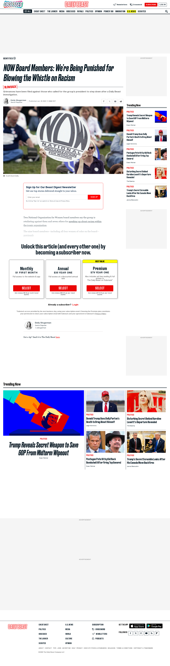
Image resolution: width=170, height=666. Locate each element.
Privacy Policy (65, 201)
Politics (89, 11)
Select (26, 288)
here (58, 337)
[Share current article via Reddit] (121, 101)
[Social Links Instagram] (141, 634)
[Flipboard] (157, 634)
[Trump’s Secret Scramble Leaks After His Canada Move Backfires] (161, 197)
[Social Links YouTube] (146, 634)
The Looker (52, 11)
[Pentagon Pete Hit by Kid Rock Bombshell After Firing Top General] (161, 159)
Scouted (142, 11)
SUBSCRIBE (151, 5)
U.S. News (131, 11)
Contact (48, 648)
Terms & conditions (124, 648)
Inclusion (111, 648)
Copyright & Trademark (143, 648)
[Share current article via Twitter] (109, 101)
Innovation (120, 11)
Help (73, 648)
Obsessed (70, 11)
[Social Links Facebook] (130, 634)
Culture (68, 639)
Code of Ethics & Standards (95, 648)
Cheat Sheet (39, 11)
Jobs (59, 648)
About (41, 648)
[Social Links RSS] (152, 634)
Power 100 (108, 11)
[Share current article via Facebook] (103, 101)
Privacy (79, 648)
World (68, 634)
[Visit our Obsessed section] (21, 5)
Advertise (66, 648)
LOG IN (163, 5)
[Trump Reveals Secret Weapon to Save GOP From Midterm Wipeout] (161, 122)
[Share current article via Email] (115, 101)
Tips (54, 648)
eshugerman (41, 328)
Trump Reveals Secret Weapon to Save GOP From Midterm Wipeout (43, 449)
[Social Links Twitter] (136, 634)
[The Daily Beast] (76, 5)
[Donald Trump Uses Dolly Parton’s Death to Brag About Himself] (161, 141)
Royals (80, 11)
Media (61, 11)
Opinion (98, 11)
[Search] (166, 11)
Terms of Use (54, 201)
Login (75, 304)
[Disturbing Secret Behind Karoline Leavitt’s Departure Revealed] (161, 178)
